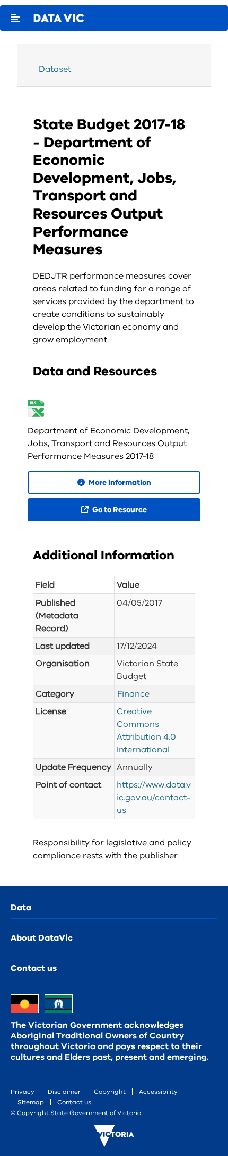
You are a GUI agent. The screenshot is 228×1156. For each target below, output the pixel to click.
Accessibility (158, 1091)
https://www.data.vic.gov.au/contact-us (154, 797)
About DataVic (42, 938)
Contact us (34, 968)
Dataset (55, 69)
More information (119, 483)
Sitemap (30, 1102)
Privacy (22, 1091)
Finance (133, 694)
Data (21, 908)
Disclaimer (64, 1091)
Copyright (110, 1091)
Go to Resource (119, 510)
